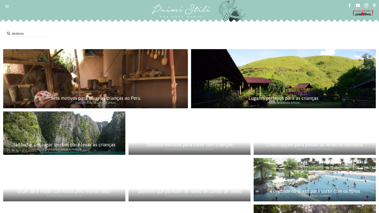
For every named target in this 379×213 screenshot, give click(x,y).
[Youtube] (358, 6)
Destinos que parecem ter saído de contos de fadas (189, 191)
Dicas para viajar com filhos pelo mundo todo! (64, 191)
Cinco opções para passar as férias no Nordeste (315, 144)
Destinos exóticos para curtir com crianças (189, 144)
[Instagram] (366, 6)
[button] (7, 6)
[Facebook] (349, 6)
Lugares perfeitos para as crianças (283, 98)
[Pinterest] (374, 6)
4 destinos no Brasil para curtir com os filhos (314, 191)
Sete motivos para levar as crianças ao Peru (95, 98)
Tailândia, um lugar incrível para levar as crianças (64, 144)
